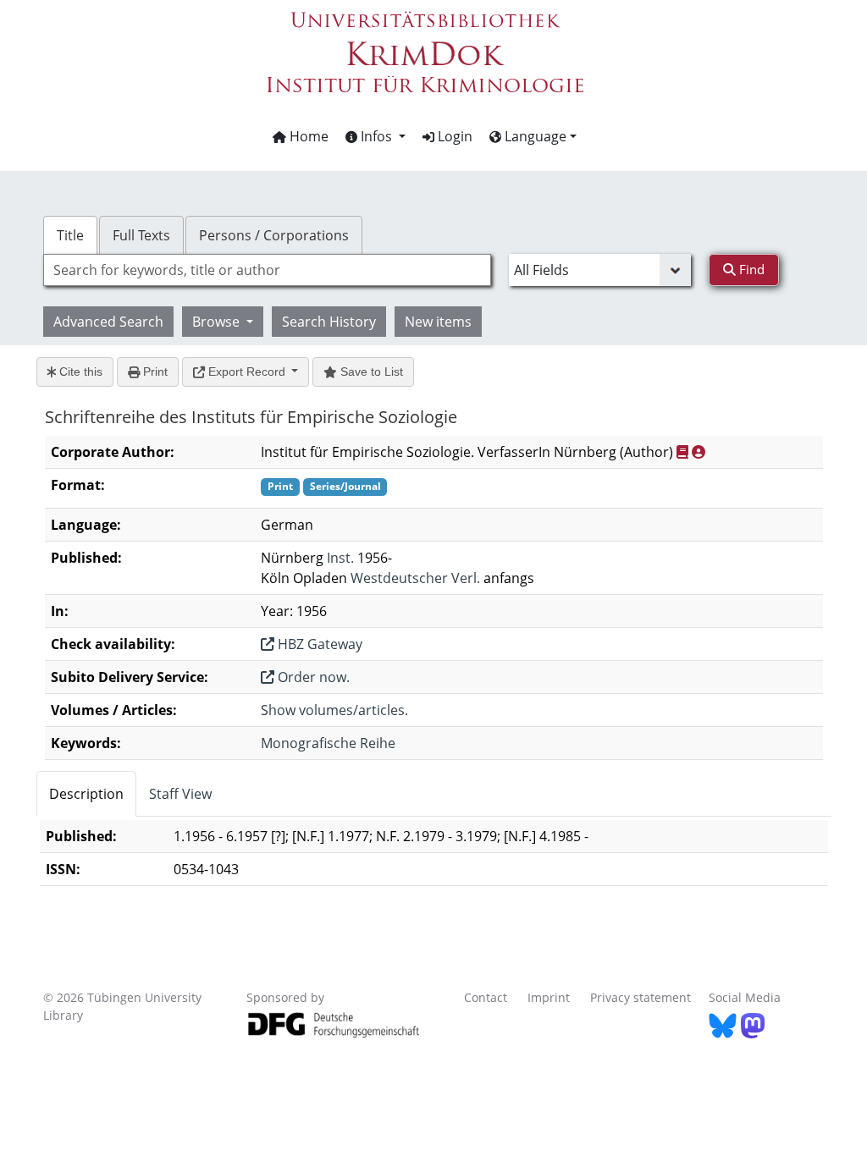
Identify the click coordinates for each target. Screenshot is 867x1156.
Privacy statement (640, 997)
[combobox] (267, 270)
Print (154, 371)
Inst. (340, 557)
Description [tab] (86, 793)
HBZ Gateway (318, 644)
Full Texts (141, 235)
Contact (485, 997)
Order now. (312, 677)
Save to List (370, 371)
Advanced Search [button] (108, 321)
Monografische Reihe (328, 743)
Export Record (247, 371)
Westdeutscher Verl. (415, 578)
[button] (375, 136)
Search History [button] (329, 321)
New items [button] (438, 321)
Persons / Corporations (274, 235)
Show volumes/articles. (334, 710)
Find (750, 269)
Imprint (548, 997)
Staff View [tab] (180, 793)
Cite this (79, 371)
